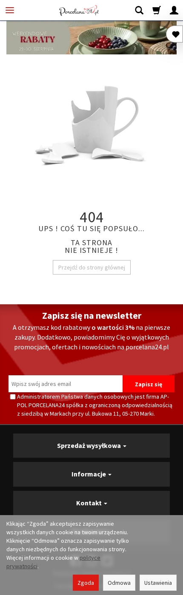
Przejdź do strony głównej (91, 267)
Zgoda (85, 582)
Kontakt (89, 503)
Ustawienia (158, 582)
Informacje (89, 474)
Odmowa (119, 582)
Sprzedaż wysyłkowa (89, 445)
